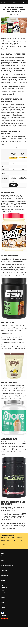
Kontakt (2, 577)
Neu (2, 555)
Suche (2, 553)
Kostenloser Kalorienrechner (7, 565)
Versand (3, 582)
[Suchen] (4, 2)
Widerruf (3, 580)
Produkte (3, 595)
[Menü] (1, 2)
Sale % (2, 604)
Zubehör (3, 602)
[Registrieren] (24, 544)
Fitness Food (3, 600)
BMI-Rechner (4, 570)
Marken (3, 560)
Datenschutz (4, 587)
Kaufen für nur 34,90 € (13, 185)
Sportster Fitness (15, 621)
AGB (2, 585)
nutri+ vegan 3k (13, 336)
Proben (2, 525)
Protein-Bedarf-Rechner (6, 567)
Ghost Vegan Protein (7, 195)
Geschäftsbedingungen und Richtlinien (14, 624)
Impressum (3, 590)
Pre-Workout (4, 597)
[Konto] (23, 2)
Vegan (2, 558)
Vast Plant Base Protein (8, 441)
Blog (2, 572)
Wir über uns (4, 563)
